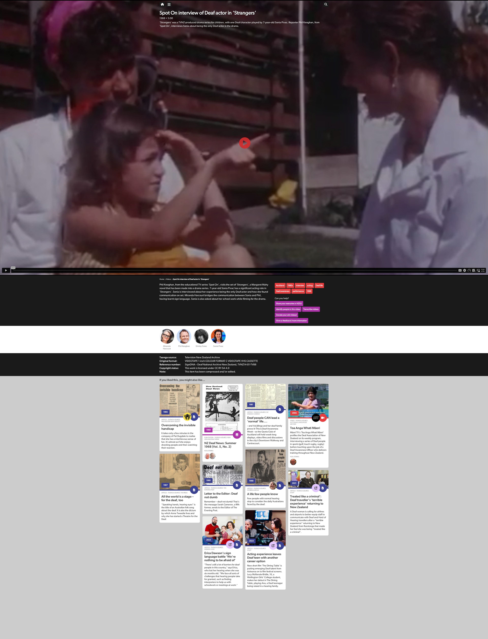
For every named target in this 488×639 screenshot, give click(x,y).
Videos (168, 279)
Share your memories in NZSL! (289, 303)
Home (161, 279)
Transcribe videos (311, 309)
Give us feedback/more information (291, 321)
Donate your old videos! (286, 315)
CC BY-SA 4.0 (222, 368)
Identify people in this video (288, 309)
